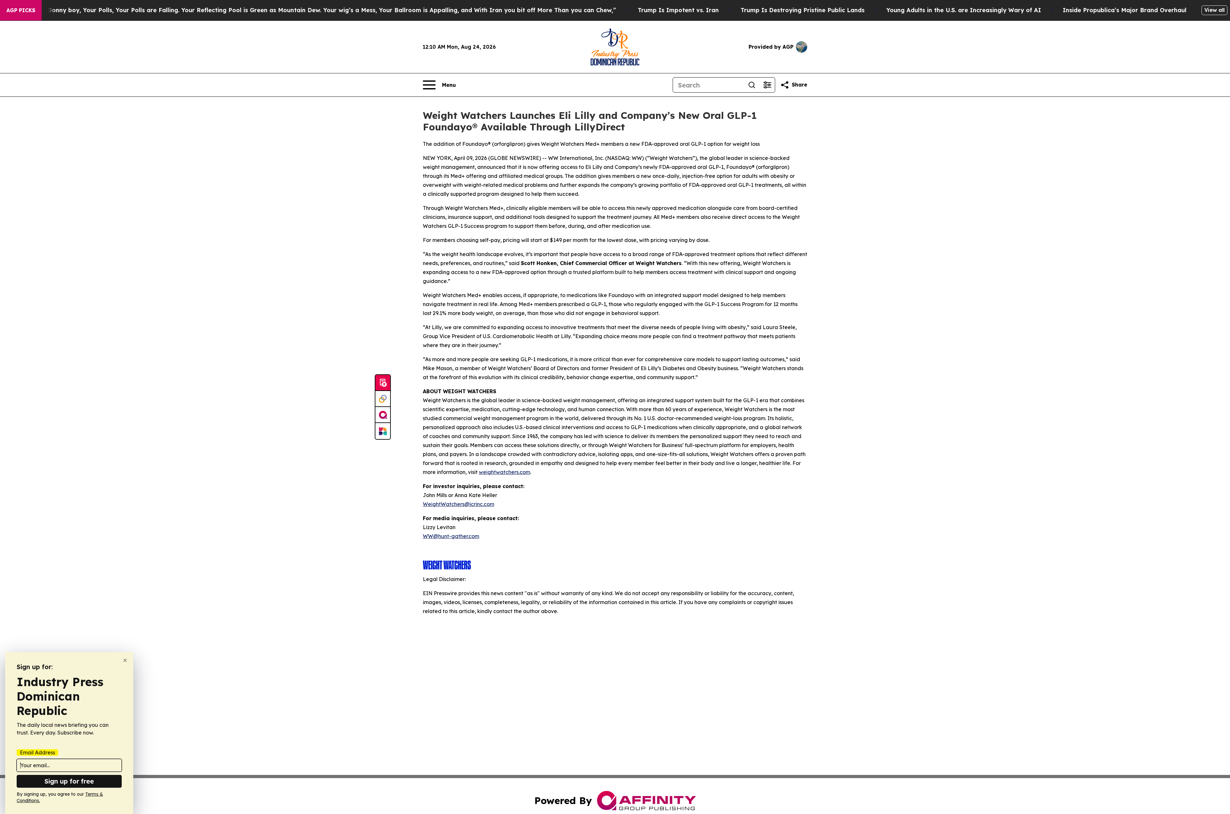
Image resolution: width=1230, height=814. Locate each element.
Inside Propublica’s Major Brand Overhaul (1124, 10)
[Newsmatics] (382, 431)
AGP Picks (20, 10)
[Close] (125, 660)
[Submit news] (382, 383)
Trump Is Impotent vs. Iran (678, 10)
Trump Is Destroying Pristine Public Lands (803, 10)
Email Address (37, 752)
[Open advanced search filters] (767, 85)
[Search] (751, 85)
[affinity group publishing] (382, 415)
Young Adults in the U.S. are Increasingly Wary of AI (963, 10)
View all (1214, 10)
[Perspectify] (382, 399)
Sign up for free (69, 781)
